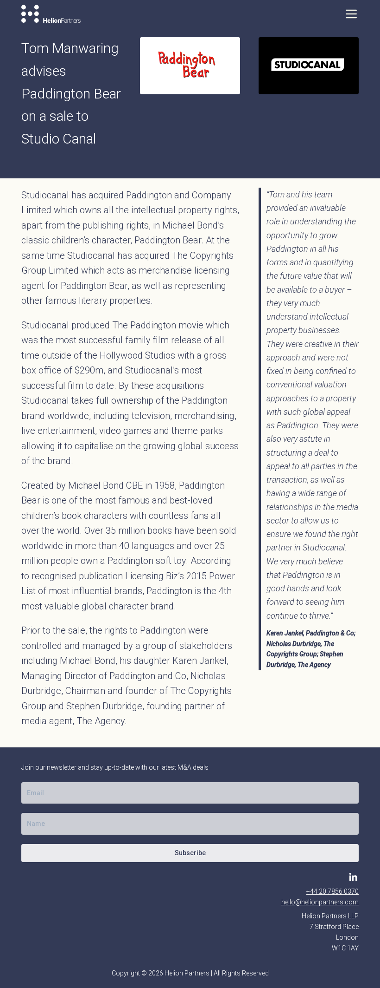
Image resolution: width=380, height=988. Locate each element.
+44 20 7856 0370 (332, 891)
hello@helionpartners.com (320, 902)
